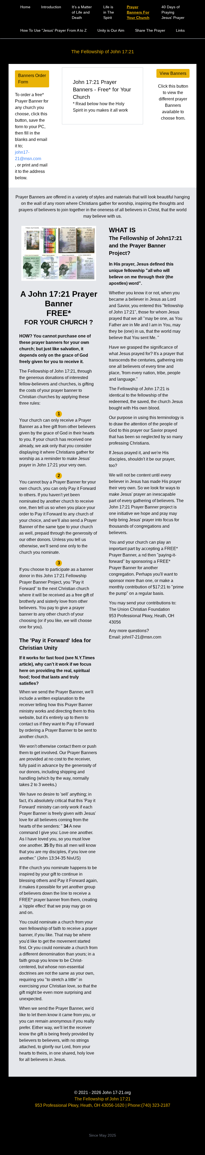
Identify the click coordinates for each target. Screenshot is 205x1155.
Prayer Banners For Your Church (138, 12)
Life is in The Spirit (108, 12)
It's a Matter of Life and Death (82, 12)
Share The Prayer (150, 30)
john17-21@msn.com (28, 155)
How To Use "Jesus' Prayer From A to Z (53, 30)
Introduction (51, 7)
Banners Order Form (32, 78)
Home (25, 7)
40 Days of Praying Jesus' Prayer (172, 12)
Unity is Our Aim (110, 30)
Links (180, 30)
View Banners (173, 73)
